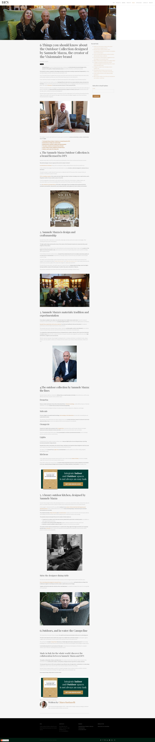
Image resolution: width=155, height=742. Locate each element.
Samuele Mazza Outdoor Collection (85, 726)
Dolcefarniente (81, 728)
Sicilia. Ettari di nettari (59, 261)
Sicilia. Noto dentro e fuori (71, 261)
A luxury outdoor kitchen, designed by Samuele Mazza (53, 147)
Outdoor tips (54, 699)
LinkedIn (49, 710)
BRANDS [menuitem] (123, 2)
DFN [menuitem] (114, 2)
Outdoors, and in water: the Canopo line (50, 149)
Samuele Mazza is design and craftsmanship (51, 142)
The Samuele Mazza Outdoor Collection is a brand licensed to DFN (56, 141)
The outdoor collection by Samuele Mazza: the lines (53, 145)
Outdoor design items (46, 699)
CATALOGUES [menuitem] (139, 2)
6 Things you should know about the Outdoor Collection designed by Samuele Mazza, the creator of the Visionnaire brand (104, 64)
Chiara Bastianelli (67, 702)
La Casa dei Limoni (82, 729)
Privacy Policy (50, 740)
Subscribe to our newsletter (103, 726)
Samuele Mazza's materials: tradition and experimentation (54, 144)
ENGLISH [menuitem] (151, 2)
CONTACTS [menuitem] (145, 2)
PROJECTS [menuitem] (129, 2)
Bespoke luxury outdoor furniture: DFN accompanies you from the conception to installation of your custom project (104, 51)
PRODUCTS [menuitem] (118, 2)
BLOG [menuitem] (133, 2)
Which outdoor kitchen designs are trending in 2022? (104, 60)
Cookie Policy (54, 740)
